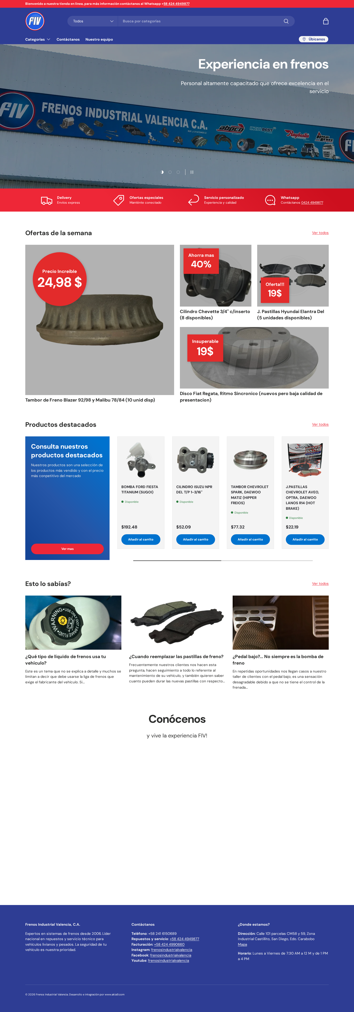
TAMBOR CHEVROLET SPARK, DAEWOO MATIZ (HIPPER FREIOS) (250, 495)
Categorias (35, 39)
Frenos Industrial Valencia (52, 994)
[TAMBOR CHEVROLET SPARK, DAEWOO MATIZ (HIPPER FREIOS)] (250, 459)
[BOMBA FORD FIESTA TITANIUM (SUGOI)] (140, 459)
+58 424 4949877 (184, 939)
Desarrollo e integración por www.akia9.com (97, 994)
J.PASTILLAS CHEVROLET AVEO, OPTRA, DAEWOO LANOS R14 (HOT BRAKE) (302, 497)
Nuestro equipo (99, 39)
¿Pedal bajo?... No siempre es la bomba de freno (278, 660)
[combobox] (181, 21)
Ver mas (67, 549)
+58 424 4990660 (169, 944)
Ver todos (320, 232)
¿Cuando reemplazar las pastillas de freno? (176, 657)
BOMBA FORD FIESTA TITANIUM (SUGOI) (139, 489)
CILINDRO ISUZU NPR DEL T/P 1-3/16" (194, 489)
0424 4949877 (312, 203)
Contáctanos (68, 39)
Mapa (242, 944)
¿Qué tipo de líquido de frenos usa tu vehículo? (65, 660)
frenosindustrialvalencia (171, 949)
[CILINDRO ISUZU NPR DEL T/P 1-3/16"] (195, 459)
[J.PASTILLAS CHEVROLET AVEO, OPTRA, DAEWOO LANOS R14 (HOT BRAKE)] (305, 459)
